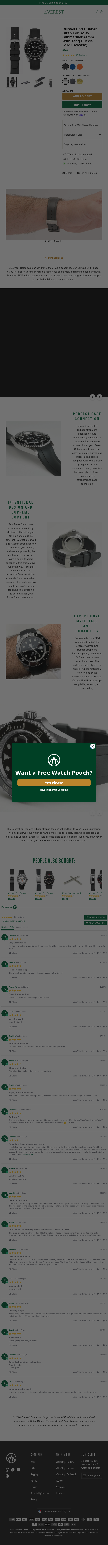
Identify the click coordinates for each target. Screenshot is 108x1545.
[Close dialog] (92, 746)
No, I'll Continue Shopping (54, 790)
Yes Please (54, 782)
